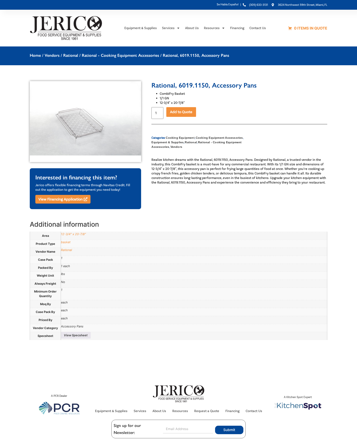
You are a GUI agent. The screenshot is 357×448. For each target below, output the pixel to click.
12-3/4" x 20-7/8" (73, 234)
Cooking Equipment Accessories (219, 137)
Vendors (52, 55)
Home (35, 55)
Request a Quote (206, 411)
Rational (70, 55)
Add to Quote (181, 112)
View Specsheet (76, 335)
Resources (212, 28)
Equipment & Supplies (140, 28)
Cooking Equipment (180, 137)
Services (168, 28)
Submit (229, 430)
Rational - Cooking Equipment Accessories (120, 55)
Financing (237, 28)
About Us (192, 28)
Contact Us (257, 28)
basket (65, 242)
